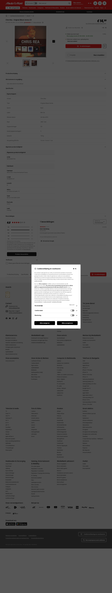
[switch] (72, 310)
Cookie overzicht (47, 302)
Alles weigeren (45, 323)
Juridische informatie (57, 302)
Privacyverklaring (38, 302)
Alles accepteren (67, 323)
